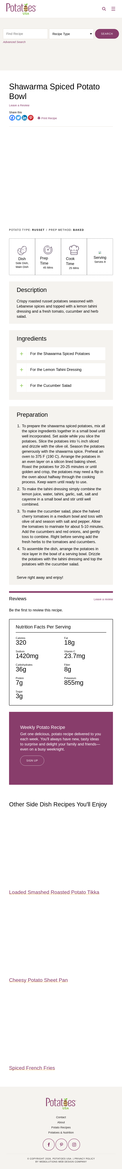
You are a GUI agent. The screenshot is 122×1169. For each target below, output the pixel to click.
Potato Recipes (61, 1127)
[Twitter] (18, 117)
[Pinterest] (31, 117)
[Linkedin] (24, 117)
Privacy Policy (85, 1158)
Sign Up (32, 760)
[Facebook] (12, 117)
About (61, 1122)
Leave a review (103, 599)
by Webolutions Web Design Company (61, 1161)
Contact (61, 1117)
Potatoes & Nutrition (61, 1132)
